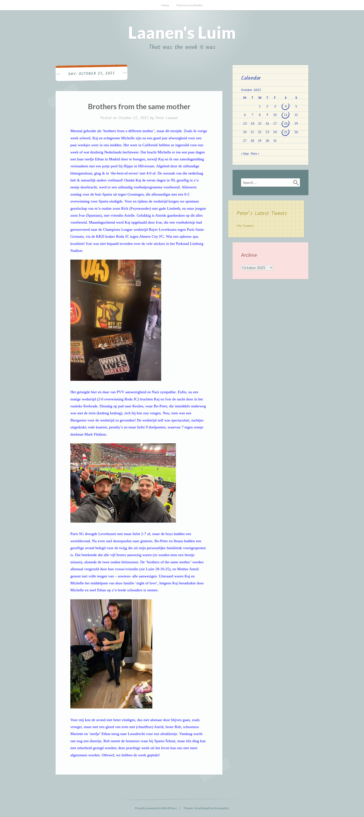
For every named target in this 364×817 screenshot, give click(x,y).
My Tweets (245, 226)
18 (285, 123)
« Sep (245, 153)
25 (285, 132)
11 (285, 115)
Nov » (255, 153)
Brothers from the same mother (139, 106)
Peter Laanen (166, 118)
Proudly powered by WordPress (156, 808)
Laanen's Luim (182, 32)
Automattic (221, 808)
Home (165, 5)
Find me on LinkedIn (190, 5)
